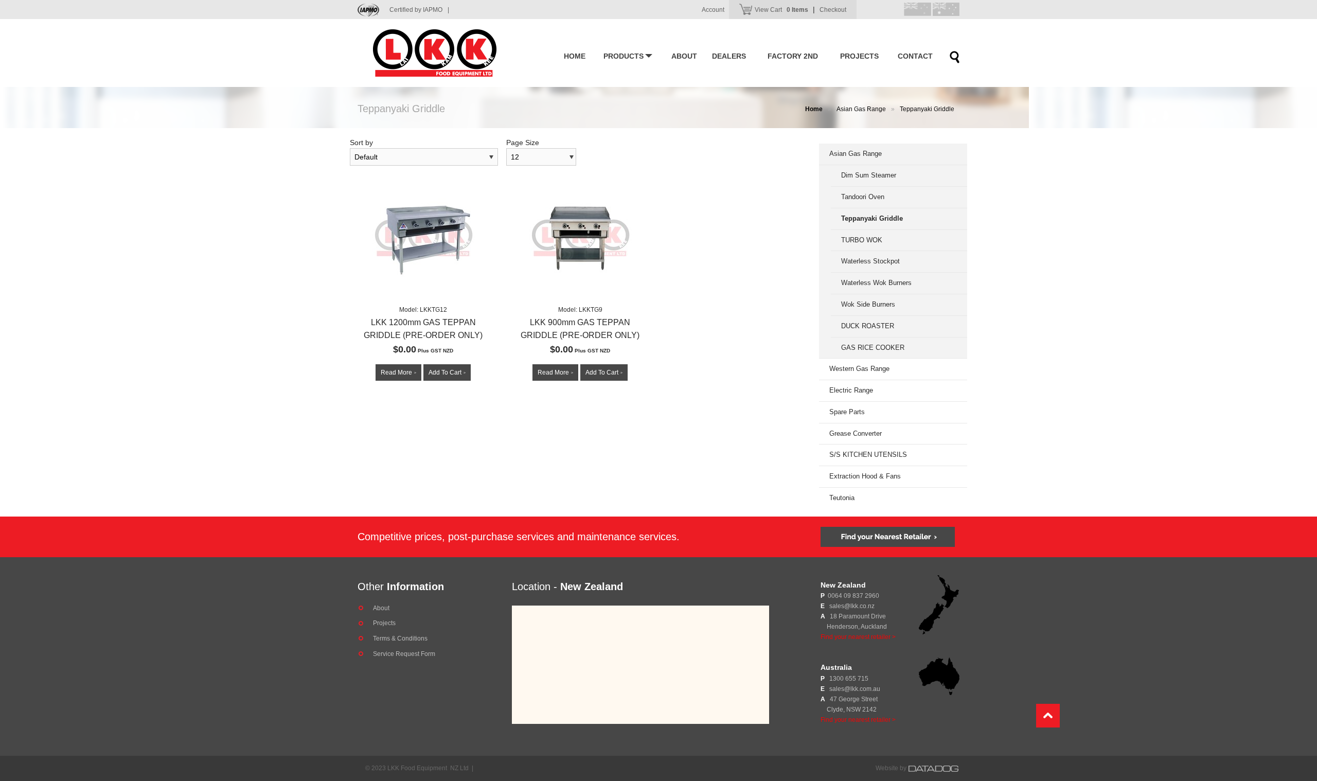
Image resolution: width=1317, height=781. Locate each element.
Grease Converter (855, 433)
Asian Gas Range (861, 109)
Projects (859, 56)
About (684, 56)
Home (574, 56)
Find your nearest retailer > (858, 637)
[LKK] (450, 53)
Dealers (729, 56)
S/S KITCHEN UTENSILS (868, 454)
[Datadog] (933, 768)
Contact (915, 56)
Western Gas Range (859, 368)
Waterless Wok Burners (876, 283)
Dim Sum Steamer (868, 175)
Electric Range (851, 390)
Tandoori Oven (862, 197)
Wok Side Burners (868, 304)
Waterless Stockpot (870, 261)
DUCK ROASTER (867, 326)
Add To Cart (447, 372)
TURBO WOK (861, 240)
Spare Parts (847, 412)
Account (713, 9)
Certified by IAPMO (419, 9)
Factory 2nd (793, 56)
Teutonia (842, 498)
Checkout (833, 9)
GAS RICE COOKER (872, 347)
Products (623, 56)
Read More (398, 372)
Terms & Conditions (400, 638)
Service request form (404, 654)
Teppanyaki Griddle (927, 109)
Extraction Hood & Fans (865, 476)
